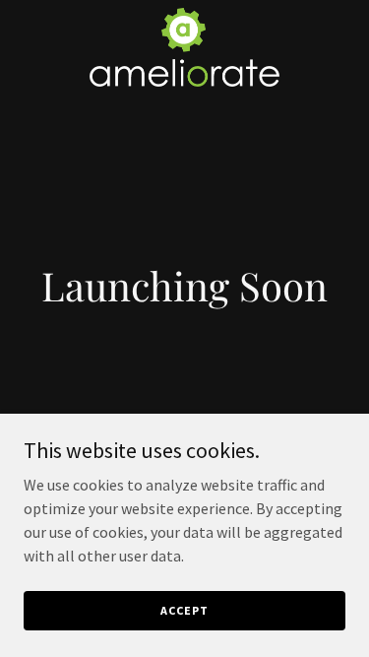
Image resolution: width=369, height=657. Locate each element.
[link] (184, 16)
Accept (184, 610)
